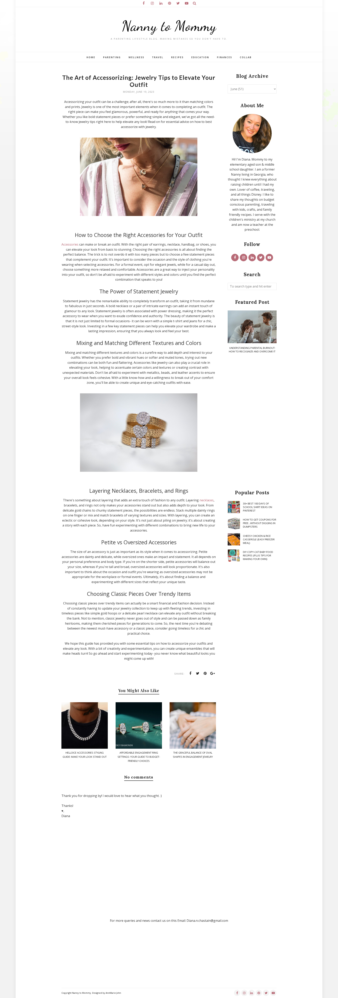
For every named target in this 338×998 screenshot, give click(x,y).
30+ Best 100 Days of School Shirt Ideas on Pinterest (257, 507)
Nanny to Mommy (169, 26)
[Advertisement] (252, 422)
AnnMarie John (113, 992)
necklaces (207, 500)
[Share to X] (198, 673)
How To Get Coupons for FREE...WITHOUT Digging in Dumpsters (259, 523)
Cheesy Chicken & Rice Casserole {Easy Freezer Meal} (259, 539)
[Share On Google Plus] (212, 673)
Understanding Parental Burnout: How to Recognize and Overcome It (252, 349)
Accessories (69, 244)
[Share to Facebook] (190, 673)
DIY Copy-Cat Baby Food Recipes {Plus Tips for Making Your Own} (258, 555)
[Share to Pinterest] (205, 673)
